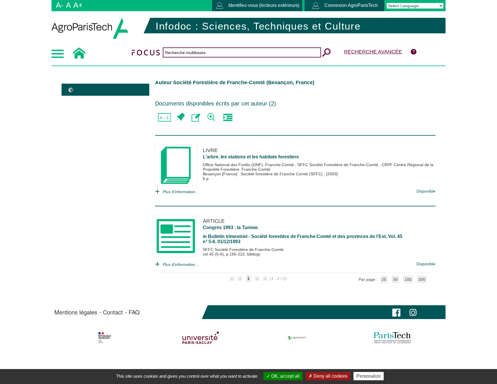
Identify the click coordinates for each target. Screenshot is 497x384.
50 (395, 279)
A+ (78, 5)
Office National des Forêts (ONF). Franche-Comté (249, 164)
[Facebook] (396, 312)
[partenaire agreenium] (297, 338)
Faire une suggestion (196, 117)
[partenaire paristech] (392, 338)
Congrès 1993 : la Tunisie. (231, 227)
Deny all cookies (329, 376)
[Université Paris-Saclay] (201, 338)
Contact (113, 312)
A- (59, 5)
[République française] (105, 338)
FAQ (134, 312)
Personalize (368, 376)
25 (384, 279)
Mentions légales (75, 312)
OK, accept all (285, 376)
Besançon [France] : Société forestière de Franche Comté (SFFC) (263, 174)
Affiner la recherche (211, 117)
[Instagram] (413, 312)
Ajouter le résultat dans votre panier (180, 117)
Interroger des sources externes (227, 117)
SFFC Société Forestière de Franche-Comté (338, 164)
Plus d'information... (181, 191)
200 (421, 279)
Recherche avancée (373, 52)
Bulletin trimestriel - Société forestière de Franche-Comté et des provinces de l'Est (297, 236)
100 (408, 279)
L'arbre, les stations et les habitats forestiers (251, 156)
